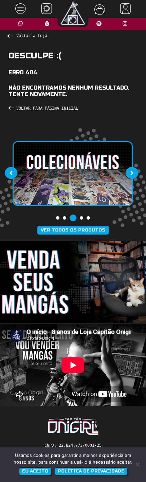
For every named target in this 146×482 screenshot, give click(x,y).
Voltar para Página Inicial (46, 108)
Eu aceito (35, 471)
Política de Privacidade (91, 471)
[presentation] (10, 172)
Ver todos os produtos (73, 230)
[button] (57, 218)
